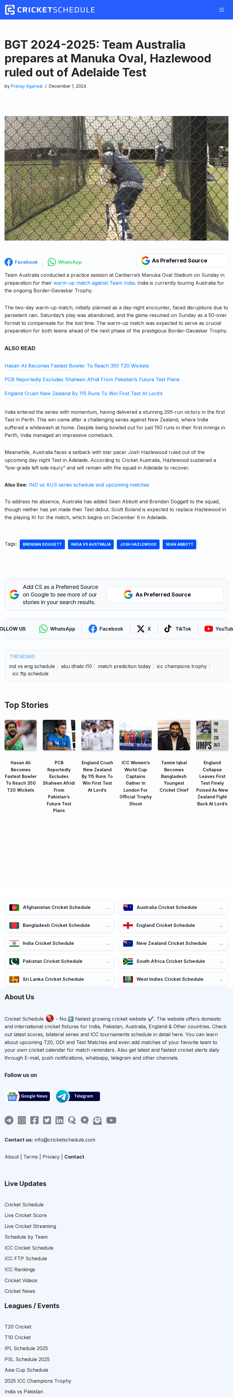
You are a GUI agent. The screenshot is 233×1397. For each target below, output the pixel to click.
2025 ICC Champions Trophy (38, 1381)
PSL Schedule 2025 (27, 1359)
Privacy (51, 1157)
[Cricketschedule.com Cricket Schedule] (50, 9)
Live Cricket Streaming (30, 1226)
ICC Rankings (20, 1269)
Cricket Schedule (24, 1019)
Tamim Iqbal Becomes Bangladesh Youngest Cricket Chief (174, 776)
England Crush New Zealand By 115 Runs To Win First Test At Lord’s (84, 393)
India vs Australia (91, 544)
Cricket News (20, 1291)
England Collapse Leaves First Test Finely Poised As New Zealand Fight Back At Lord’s (212, 783)
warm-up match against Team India (94, 283)
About (12, 1157)
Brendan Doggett (42, 544)
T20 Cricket (18, 1327)
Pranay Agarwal (26, 86)
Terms (30, 1157)
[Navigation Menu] (221, 10)
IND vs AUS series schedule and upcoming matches (89, 485)
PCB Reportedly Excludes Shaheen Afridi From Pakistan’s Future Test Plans (92, 379)
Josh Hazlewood (138, 544)
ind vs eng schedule (32, 666)
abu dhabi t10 (76, 666)
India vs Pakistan (24, 1391)
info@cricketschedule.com (65, 1140)
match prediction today (124, 666)
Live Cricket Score (26, 1215)
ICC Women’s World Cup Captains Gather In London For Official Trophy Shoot (136, 783)
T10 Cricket (18, 1337)
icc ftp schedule (30, 673)
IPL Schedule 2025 (26, 1348)
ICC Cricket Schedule (29, 1248)
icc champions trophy (182, 666)
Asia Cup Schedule (26, 1370)
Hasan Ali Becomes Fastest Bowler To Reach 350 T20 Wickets (77, 366)
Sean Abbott (179, 544)
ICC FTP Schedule (26, 1258)
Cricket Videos (21, 1280)
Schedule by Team (26, 1237)
